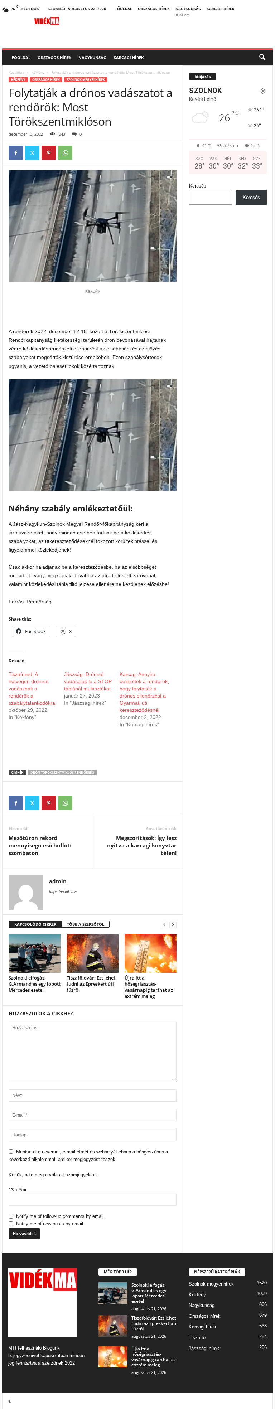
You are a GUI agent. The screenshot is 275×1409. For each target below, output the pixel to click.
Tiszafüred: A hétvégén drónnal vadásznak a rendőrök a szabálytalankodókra (32, 688)
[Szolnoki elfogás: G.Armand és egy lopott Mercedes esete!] (35, 953)
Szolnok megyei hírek (86, 79)
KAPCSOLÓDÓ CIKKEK (35, 924)
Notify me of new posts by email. (50, 1223)
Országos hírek (154, 8)
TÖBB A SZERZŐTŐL (85, 924)
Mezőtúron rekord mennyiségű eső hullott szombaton (40, 845)
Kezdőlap (16, 72)
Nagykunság (188, 8)
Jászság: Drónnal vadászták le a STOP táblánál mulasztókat (88, 681)
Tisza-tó (197, 1337)
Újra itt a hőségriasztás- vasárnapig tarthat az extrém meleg (149, 987)
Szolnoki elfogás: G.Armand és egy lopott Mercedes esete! (35, 984)
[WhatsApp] (65, 153)
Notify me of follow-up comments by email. (60, 1216)
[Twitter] (32, 153)
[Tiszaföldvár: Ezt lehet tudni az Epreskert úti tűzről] (93, 953)
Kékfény (37, 72)
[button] (262, 57)
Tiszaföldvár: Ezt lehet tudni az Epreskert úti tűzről (91, 984)
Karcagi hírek (221, 8)
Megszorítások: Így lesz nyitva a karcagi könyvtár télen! (142, 845)
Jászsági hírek (204, 1348)
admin (58, 881)
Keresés (197, 186)
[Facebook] (16, 153)
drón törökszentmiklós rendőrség (62, 772)
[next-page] (173, 924)
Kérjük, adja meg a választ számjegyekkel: (53, 1174)
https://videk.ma (63, 891)
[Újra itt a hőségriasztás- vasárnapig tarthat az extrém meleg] (151, 953)
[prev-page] (164, 924)
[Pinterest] (49, 153)
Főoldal (123, 8)
